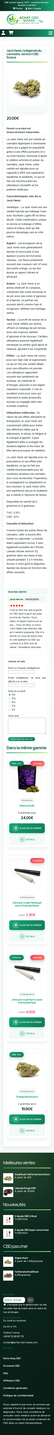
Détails (30, 839)
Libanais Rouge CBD (25, 1188)
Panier (19, 8)
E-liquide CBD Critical (26, 1216)
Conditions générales (15, 1388)
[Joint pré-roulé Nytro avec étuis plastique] (27, 972)
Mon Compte (34, 8)
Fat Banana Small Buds (27, 1271)
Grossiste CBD (11, 1365)
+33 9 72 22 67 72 (13, 1336)
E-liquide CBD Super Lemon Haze (32, 1229)
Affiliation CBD (11, 1380)
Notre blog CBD (12, 1358)
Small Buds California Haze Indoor (32, 1174)
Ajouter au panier (30, 828)
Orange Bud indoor (27, 1096)
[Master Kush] (27, 778)
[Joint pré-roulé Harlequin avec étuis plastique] (27, 875)
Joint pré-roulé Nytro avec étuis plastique (26, 1001)
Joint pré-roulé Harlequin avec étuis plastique (27, 904)
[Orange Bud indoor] (27, 1069)
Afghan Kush (21, 1258)
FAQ (5, 1373)
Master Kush (27, 805)
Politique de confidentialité (18, 1395)
